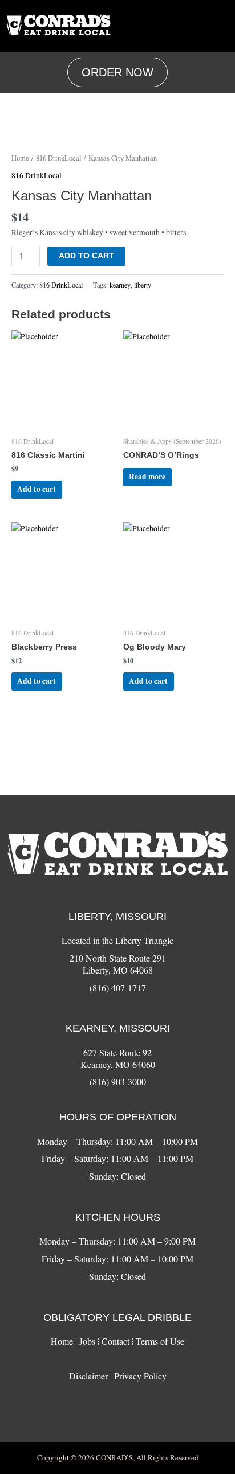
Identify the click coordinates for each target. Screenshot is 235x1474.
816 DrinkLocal (59, 158)
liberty (142, 284)
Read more (147, 476)
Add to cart (86, 256)
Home (20, 158)
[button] (217, 25)
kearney (120, 284)
